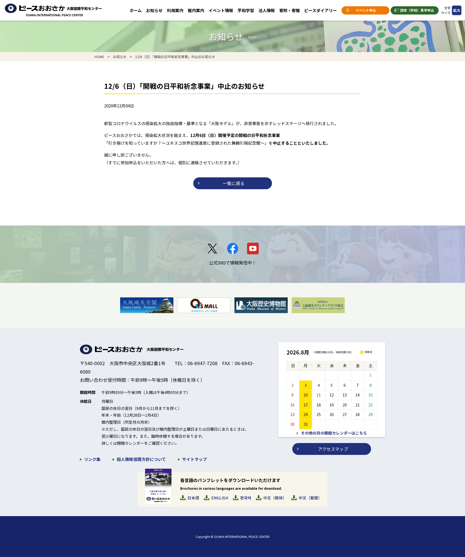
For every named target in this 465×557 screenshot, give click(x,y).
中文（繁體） (310, 498)
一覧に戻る (234, 183)
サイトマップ (194, 459)
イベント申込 (366, 10)
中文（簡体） (275, 498)
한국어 (245, 498)
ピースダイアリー (320, 10)
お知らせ (154, 10)
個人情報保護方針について (141, 459)
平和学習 (246, 10)
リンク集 (92, 459)
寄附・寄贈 (289, 10)
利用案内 (175, 10)
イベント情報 (221, 10)
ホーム (136, 10)
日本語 (193, 498)
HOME (99, 56)
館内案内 (196, 10)
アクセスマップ (333, 449)
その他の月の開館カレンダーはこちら (334, 433)
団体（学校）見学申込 (417, 10)
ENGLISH (219, 498)
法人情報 (266, 10)
